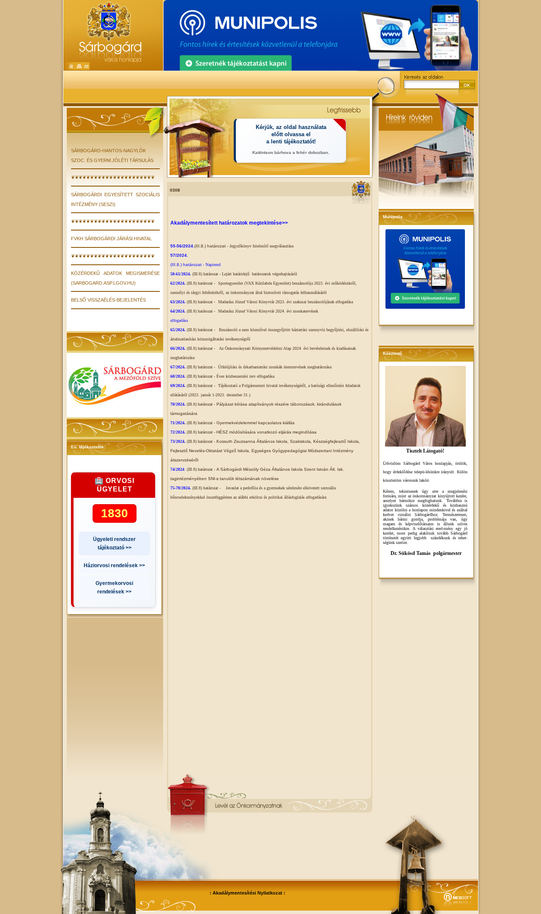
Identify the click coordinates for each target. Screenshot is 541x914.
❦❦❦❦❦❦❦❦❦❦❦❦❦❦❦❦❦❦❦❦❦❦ (113, 177)
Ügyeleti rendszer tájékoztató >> (114, 543)
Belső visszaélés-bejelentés (108, 299)
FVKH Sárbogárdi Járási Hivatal (111, 238)
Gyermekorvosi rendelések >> (114, 587)
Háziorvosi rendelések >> (114, 565)
